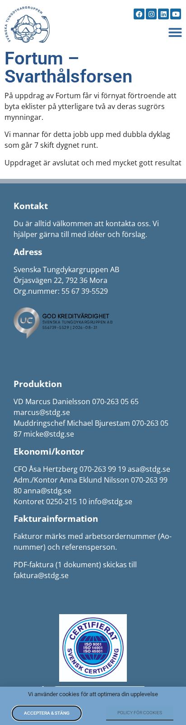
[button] (175, 32)
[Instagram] (151, 14)
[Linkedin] (163, 14)
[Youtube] (175, 14)
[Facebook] (139, 14)
